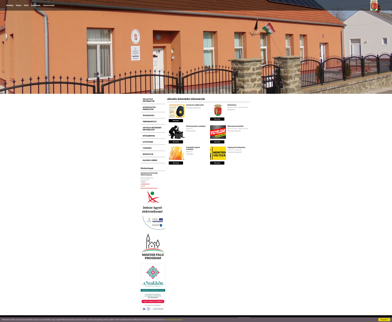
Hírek (26, 5)
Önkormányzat (150, 121)
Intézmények (149, 136)
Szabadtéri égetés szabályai (193, 148)
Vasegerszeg (148, 115)
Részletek (176, 120)
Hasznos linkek (150, 160)
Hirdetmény (231, 105)
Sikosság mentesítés (235, 126)
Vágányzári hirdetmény (236, 147)
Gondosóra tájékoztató (195, 105)
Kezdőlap (9, 5)
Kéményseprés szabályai (195, 126)
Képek (18, 5)
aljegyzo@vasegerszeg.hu (149, 188)
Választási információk (148, 100)
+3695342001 (145, 184)
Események (35, 5)
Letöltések (148, 142)
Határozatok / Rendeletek (149, 108)
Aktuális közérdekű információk (152, 129)
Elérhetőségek (49, 5)
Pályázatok (148, 154)
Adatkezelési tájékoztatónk (173, 319)
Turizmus (147, 148)
